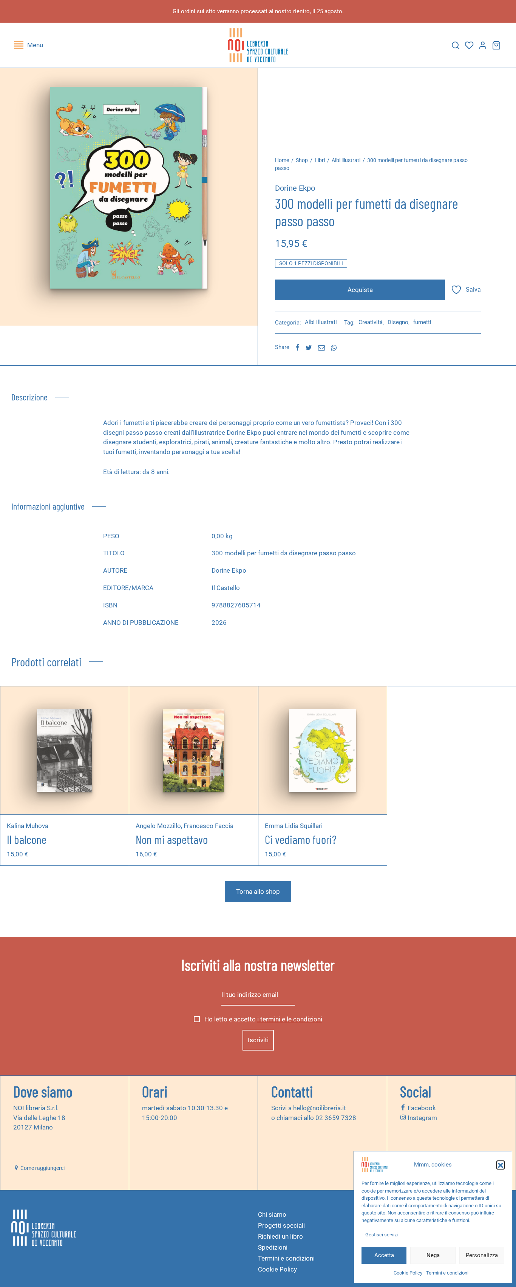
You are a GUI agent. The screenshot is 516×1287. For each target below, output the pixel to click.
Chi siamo (272, 1214)
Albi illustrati (346, 160)
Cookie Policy (408, 1273)
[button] (500, 1164)
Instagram (421, 1118)
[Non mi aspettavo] (193, 750)
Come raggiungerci (42, 1168)
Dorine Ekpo (295, 188)
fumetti (422, 322)
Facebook (421, 1108)
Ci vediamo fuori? (301, 839)
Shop (302, 160)
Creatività (370, 322)
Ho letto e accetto (262, 1019)
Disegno (398, 322)
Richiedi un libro (280, 1236)
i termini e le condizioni (289, 1019)
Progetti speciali (281, 1225)
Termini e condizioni (447, 1273)
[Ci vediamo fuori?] (322, 750)
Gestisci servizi (381, 1235)
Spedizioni (272, 1247)
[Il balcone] (65, 750)
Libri (320, 160)
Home (282, 160)
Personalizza (482, 1255)
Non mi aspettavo (172, 839)
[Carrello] (496, 45)
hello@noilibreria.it (319, 1108)
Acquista (360, 290)
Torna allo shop (258, 891)
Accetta (384, 1255)
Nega (433, 1255)
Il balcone (26, 839)
